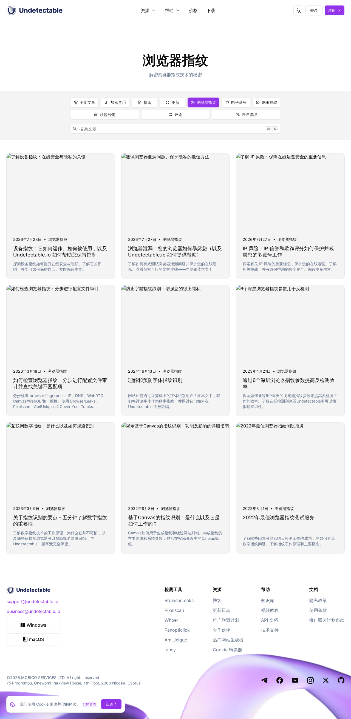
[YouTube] (295, 680)
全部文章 (87, 102)
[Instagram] (310, 680)
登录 (314, 10)
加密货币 (118, 102)
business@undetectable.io (33, 611)
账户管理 (249, 114)
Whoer (171, 620)
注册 (332, 10)
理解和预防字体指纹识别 (155, 380)
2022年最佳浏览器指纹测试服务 (278, 517)
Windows (36, 625)
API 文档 (269, 620)
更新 (175, 102)
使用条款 (318, 610)
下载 (210, 10)
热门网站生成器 (228, 640)
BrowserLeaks (179, 600)
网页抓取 (269, 102)
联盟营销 (107, 114)
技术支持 (270, 630)
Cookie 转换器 (227, 649)
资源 (145, 10)
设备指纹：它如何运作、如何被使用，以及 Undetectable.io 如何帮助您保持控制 (60, 252)
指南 (147, 102)
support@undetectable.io (32, 601)
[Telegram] (264, 680)
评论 (178, 114)
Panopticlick (177, 630)
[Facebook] (279, 680)
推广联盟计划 (226, 620)
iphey (170, 649)
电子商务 (239, 102)
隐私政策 (318, 600)
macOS (36, 639)
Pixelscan (174, 610)
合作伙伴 (221, 630)
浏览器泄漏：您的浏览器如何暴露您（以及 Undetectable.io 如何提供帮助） (175, 252)
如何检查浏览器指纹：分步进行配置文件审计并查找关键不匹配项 (60, 383)
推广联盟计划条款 (326, 620)
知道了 (111, 704)
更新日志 (221, 610)
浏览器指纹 (206, 102)
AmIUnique (176, 640)
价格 (193, 10)
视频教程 (270, 610)
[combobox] (175, 129)
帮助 (169, 10)
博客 (217, 600)
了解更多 (89, 704)
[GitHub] (341, 680)
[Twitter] (325, 680)
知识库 (267, 600)
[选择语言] (298, 10)
